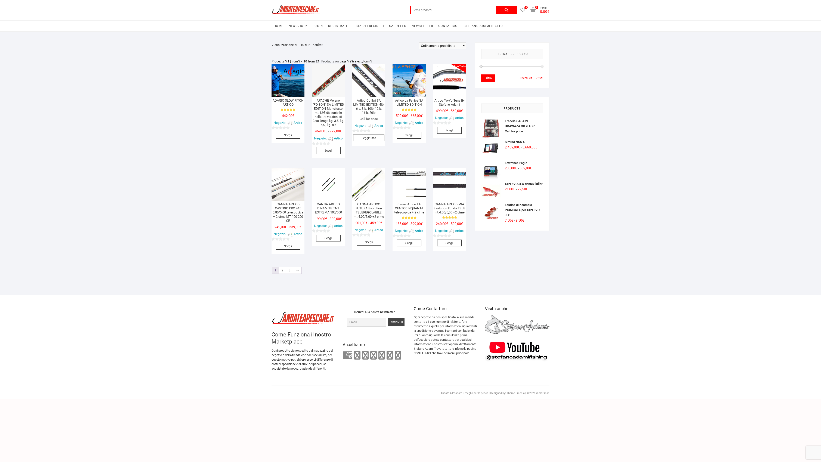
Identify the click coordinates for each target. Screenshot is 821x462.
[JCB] (398, 355)
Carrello (397, 26)
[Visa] (365, 355)
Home (279, 26)
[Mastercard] (357, 355)
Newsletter (422, 26)
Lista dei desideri (368, 26)
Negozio (296, 26)
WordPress (542, 393)
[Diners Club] (373, 355)
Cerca (506, 10)
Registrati (337, 26)
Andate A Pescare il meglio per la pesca (464, 393)
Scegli (288, 135)
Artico (298, 123)
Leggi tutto (369, 138)
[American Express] (347, 356)
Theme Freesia (515, 393)
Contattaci (448, 26)
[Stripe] (390, 355)
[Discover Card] (381, 355)
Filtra (488, 78)
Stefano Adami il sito (483, 26)
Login (318, 26)
